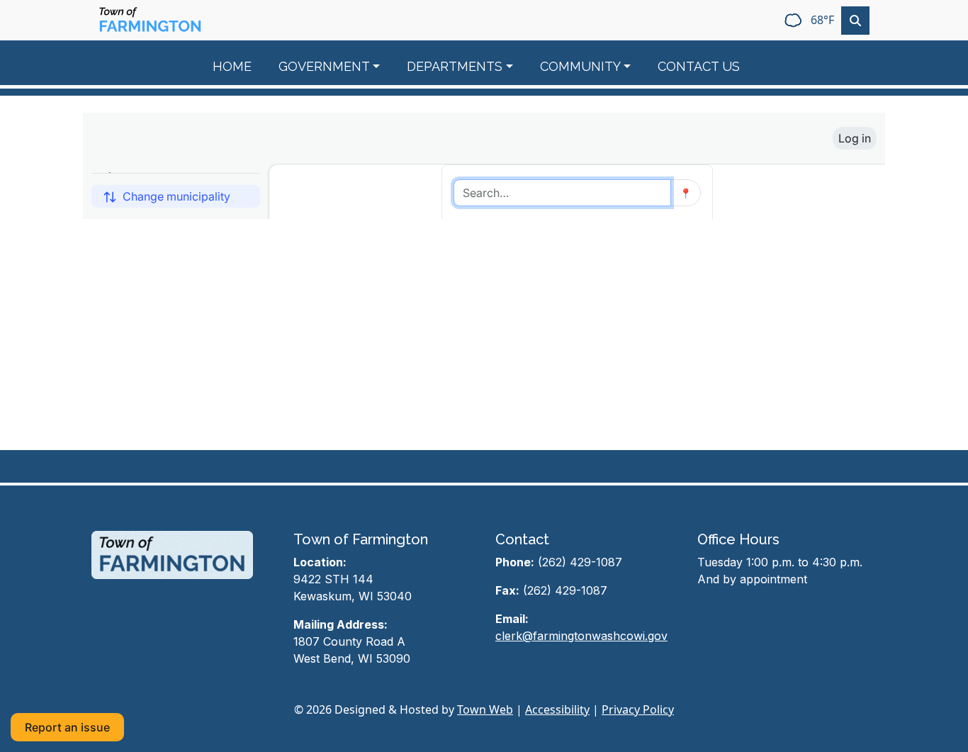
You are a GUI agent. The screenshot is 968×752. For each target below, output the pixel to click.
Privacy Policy (638, 709)
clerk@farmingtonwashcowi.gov (581, 636)
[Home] (150, 20)
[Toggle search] (855, 20)
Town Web (485, 709)
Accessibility (557, 709)
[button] (337, 66)
